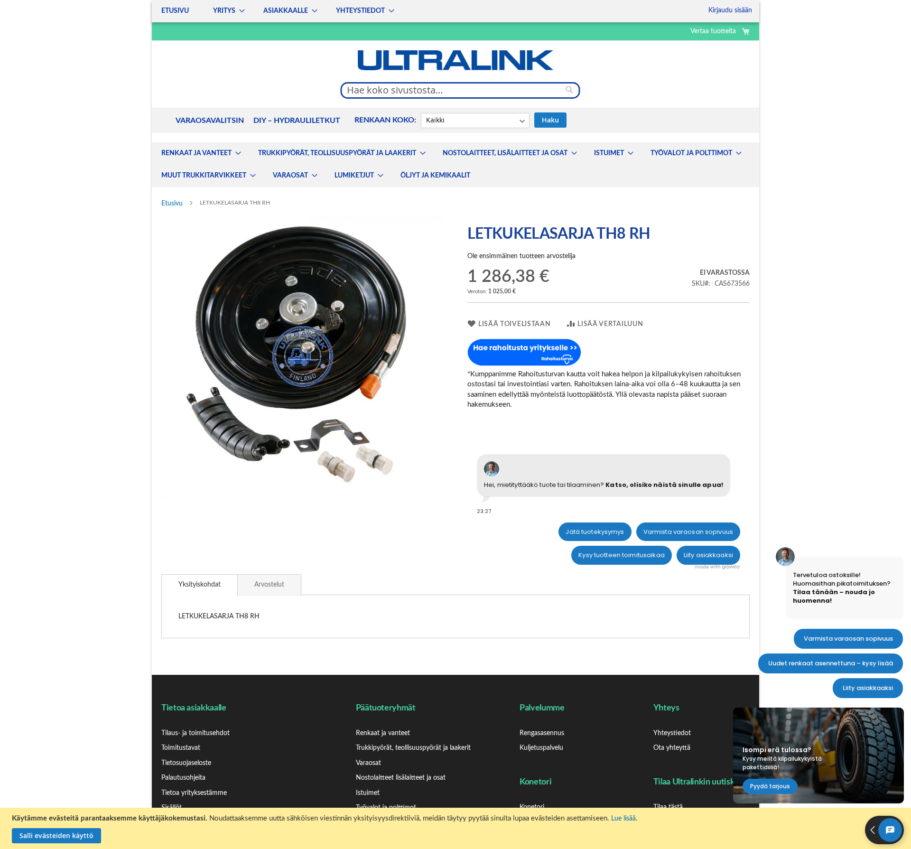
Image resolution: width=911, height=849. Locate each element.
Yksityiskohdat (199, 584)
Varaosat (368, 763)
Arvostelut (269, 584)
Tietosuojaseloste (186, 763)
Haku (550, 119)
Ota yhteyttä (671, 748)
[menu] (275, 11)
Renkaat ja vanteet (383, 733)
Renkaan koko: (385, 120)
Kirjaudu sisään (730, 10)
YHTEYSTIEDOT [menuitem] (360, 11)
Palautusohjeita (183, 777)
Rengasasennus (542, 733)
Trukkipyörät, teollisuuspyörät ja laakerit (413, 748)
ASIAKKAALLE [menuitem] (285, 11)
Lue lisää (623, 818)
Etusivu (172, 203)
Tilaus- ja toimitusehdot (195, 733)
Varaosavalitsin (210, 120)
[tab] (199, 585)
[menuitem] (198, 153)
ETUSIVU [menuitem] (175, 11)
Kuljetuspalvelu (541, 748)
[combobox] (460, 90)
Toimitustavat (180, 748)
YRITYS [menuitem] (224, 11)
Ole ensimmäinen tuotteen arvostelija (521, 256)
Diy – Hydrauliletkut (296, 120)
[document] (457, 828)
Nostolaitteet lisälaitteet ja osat (401, 777)
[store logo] (455, 60)
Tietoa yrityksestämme (194, 793)
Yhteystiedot (672, 733)
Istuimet (368, 793)
